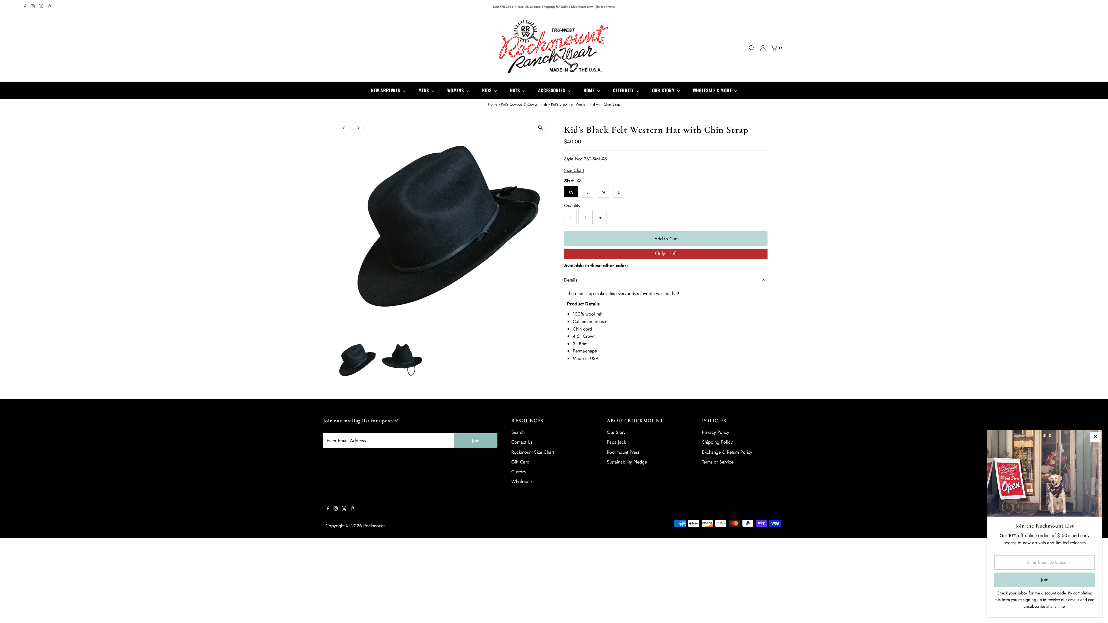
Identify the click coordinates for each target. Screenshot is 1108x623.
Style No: (573, 158)
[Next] (358, 127)
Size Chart (574, 170)
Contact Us (521, 442)
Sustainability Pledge (627, 462)
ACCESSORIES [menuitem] (552, 90)
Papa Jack (616, 442)
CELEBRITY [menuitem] (624, 90)
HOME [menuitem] (589, 90)
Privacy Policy (715, 432)
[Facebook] (25, 7)
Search (518, 432)
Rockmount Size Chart (532, 452)
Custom (518, 471)
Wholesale (521, 481)
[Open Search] (751, 47)
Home (492, 104)
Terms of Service (717, 462)
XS (571, 192)
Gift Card (520, 462)
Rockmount (374, 525)
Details (570, 280)
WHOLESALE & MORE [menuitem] (713, 90)
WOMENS (456, 90)
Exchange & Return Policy (727, 452)
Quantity (572, 205)
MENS (424, 90)
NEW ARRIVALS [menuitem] (386, 90)
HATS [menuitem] (515, 90)
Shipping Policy (717, 442)
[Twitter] (41, 7)
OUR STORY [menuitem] (664, 90)
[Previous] (344, 127)
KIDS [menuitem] (487, 90)
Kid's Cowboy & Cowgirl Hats (524, 104)
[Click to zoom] (540, 127)
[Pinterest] (49, 7)
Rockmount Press (623, 452)
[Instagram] (32, 7)
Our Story (616, 432)
